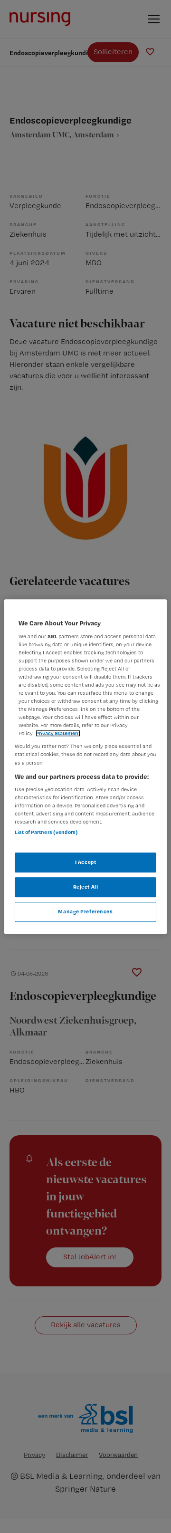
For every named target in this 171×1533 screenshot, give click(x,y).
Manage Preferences (85, 911)
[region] (85, 766)
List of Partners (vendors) (46, 832)
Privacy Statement (58, 733)
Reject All (85, 886)
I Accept (85, 862)
